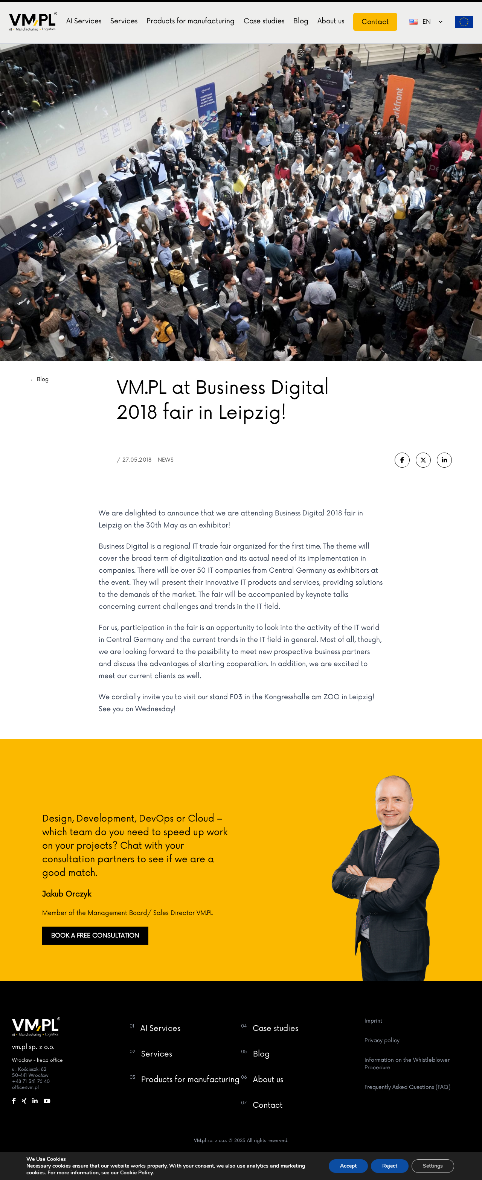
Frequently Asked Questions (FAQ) (407, 1087)
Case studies (264, 21)
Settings (433, 1165)
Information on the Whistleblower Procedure (407, 1064)
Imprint (373, 1021)
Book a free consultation (95, 935)
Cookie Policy (136, 1172)
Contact (375, 22)
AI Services (83, 21)
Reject (389, 1165)
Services (123, 21)
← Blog (39, 379)
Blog (300, 21)
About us (330, 21)
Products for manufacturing (190, 21)
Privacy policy (382, 1040)
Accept (348, 1165)
